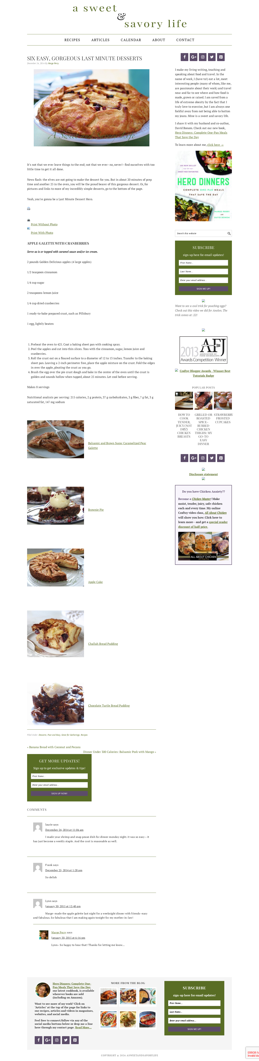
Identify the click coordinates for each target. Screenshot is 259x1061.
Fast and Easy (54, 735)
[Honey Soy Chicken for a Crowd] (128, 1003)
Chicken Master (201, 499)
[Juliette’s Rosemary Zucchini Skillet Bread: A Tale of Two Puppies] (147, 1003)
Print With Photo (42, 233)
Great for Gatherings (70, 735)
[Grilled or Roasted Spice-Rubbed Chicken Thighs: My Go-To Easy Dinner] (204, 408)
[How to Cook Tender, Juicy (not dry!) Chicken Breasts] (184, 408)
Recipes (84, 735)
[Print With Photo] (28, 233)
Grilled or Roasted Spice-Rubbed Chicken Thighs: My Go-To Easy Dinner (203, 429)
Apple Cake (95, 582)
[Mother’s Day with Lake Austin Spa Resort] (128, 1026)
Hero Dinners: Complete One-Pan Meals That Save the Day (72, 985)
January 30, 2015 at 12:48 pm (63, 906)
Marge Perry (58, 932)
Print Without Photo (44, 224)
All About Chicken (216, 513)
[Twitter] (212, 57)
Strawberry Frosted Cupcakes (223, 418)
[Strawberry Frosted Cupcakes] (223, 408)
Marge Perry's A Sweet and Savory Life (129, 17)
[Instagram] (202, 57)
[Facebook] (184, 57)
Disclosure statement (203, 474)
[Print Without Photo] (28, 224)
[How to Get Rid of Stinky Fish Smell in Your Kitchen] (147, 1026)
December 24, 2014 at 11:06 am (64, 830)
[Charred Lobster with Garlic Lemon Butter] (108, 1026)
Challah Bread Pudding (103, 644)
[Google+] (193, 57)
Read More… (83, 1027)
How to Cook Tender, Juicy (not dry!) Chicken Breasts (184, 425)
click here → (215, 145)
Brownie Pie (96, 510)
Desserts (42, 735)
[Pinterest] (221, 57)
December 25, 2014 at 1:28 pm (63, 870)
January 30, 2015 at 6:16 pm (68, 937)
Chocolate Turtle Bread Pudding (109, 705)
